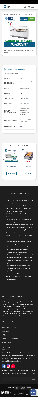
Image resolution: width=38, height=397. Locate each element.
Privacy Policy (7, 342)
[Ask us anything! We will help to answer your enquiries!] (33, 392)
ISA (21, 93)
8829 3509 (8, 358)
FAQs (4, 335)
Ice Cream (13, 14)
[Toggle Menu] (33, 379)
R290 (21, 127)
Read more (11, 173)
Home (6, 14)
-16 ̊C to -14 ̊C (24, 98)
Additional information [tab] (15, 69)
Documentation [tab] (11, 73)
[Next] (34, 163)
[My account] (25, 7)
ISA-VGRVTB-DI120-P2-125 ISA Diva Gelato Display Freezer (11, 166)
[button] (29, 7)
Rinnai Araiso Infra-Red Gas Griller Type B (28, 166)
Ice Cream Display (25, 14)
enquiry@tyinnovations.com (12, 356)
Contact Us (6, 331)
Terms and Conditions (10, 339)
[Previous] (4, 163)
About (14, 391)
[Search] (21, 7)
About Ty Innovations (10, 327)
